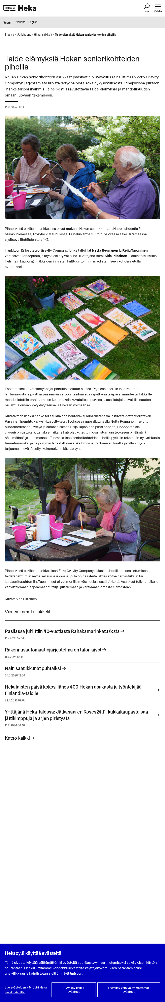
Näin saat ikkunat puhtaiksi (33, 668)
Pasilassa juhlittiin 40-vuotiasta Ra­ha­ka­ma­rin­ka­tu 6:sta (62, 631)
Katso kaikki (17, 738)
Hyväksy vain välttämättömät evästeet (128, 990)
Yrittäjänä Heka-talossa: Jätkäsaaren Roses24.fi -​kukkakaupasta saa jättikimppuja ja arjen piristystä (76, 715)
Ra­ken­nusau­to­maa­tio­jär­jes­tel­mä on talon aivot (53, 650)
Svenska (20, 22)
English (32, 22)
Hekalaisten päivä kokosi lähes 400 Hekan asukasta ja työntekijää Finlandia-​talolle (73, 690)
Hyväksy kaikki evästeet (73, 990)
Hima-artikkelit (43, 34)
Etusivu (9, 34)
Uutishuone (24, 34)
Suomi (7, 22)
